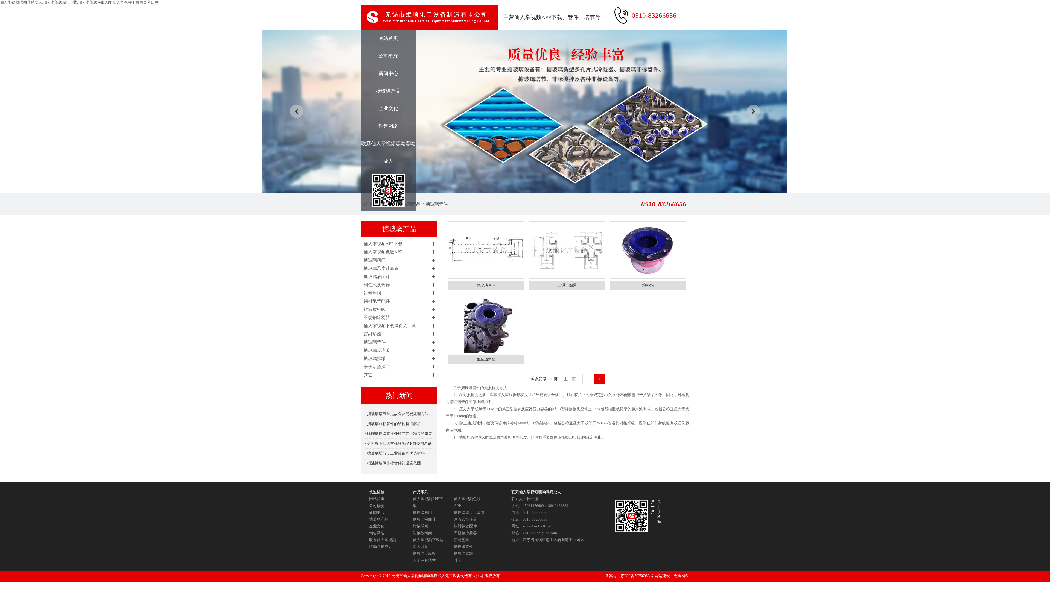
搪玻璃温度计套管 (381, 268)
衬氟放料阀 (375, 309)
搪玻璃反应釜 (377, 350)
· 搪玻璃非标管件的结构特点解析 (393, 424)
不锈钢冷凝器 (377, 317)
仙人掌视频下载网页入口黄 (390, 325)
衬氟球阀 (372, 293)
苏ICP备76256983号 (637, 576)
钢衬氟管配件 (377, 301)
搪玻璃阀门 (375, 260)
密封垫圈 (372, 334)
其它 (368, 375)
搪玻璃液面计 (377, 276)
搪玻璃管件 (437, 204)
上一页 (570, 379)
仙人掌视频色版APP (383, 252)
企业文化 (388, 108)
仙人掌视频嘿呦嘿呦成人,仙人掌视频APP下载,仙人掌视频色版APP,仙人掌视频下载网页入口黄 (79, 2)
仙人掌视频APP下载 (383, 243)
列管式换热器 (377, 284)
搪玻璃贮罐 (375, 358)
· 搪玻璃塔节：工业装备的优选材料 (395, 453)
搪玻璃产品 (388, 91)
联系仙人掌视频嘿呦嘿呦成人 (388, 152)
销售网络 (388, 126)
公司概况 (388, 55)
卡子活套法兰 (377, 366)
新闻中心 (388, 73)
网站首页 (388, 38)
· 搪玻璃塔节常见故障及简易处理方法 (396, 414)
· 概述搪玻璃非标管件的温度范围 (393, 463)
